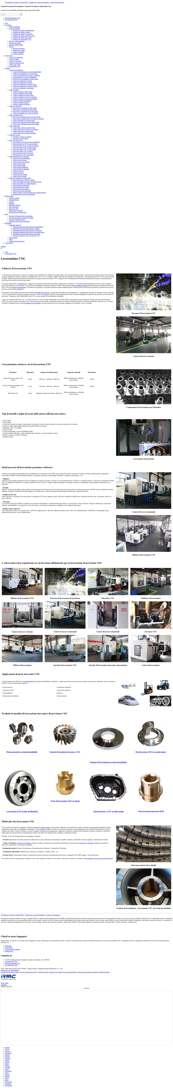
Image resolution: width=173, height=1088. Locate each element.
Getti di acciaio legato (20, 160)
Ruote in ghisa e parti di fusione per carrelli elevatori (29, 192)
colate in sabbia (45, 827)
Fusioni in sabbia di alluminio (22, 101)
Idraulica (11, 203)
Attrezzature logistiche (16, 210)
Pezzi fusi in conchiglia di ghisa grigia (25, 108)
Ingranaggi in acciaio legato (17, 212)
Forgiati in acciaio (14, 135)
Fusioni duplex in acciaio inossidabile (24, 77)
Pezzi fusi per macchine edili (22, 191)
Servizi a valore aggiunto (17, 41)
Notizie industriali (18, 52)
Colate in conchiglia (15, 106)
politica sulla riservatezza (17, 241)
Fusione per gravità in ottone (10, 972)
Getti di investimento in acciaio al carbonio (26, 75)
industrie (29, 681)
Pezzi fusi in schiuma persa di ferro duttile (26, 124)
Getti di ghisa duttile (19, 165)
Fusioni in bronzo (18, 173)
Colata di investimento (16, 57)
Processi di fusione (19, 48)
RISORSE (8, 223)
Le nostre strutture (14, 28)
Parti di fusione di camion (21, 187)
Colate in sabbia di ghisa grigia (22, 92)
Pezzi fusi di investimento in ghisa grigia (25, 79)
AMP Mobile (15, 970)
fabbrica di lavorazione (34, 303)
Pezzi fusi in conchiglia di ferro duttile (25, 110)
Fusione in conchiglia (86, 843)
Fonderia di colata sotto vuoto (22, 37)
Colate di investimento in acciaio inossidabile (27, 72)
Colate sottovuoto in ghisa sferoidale (24, 133)
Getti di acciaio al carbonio (21, 162)
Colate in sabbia (14, 90)
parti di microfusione (19, 287)
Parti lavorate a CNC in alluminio (23, 155)
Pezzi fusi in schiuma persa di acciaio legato (26, 117)
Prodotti (7, 68)
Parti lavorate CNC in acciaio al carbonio (26, 146)
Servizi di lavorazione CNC (28, 972)
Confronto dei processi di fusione (19, 221)
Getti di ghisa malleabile (20, 167)
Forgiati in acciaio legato (20, 138)
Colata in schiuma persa (16, 63)
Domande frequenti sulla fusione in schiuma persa (28, 232)
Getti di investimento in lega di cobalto (25, 86)
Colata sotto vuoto (14, 64)
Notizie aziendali (18, 54)
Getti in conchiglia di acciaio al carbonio (25, 113)
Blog (6, 214)
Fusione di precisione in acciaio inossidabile (63, 972)
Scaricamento (13, 238)
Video (11, 239)
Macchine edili (13, 209)
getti (21, 284)
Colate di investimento (16, 70)
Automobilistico (14, 200)
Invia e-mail (4, 983)
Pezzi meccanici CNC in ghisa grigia (24, 147)
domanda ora (5, 942)
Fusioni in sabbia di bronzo (21, 104)
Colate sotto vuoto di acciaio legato (24, 128)
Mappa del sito (5, 970)
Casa (6, 23)
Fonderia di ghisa (103, 972)
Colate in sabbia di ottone (21, 102)
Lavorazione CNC (15, 66)
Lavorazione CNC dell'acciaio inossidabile (26, 142)
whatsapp (4, 985)
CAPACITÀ (9, 55)
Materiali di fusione (19, 50)
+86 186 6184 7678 (11, 20)
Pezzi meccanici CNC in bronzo (23, 153)
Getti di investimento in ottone (22, 81)
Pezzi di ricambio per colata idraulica (24, 183)
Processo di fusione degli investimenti (21, 216)
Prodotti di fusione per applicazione (20, 178)
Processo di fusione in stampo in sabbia (21, 218)
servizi (95, 827)
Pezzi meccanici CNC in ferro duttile (24, 149)
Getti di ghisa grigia (19, 164)
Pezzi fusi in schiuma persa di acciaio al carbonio (28, 119)
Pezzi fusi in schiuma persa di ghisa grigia (26, 122)
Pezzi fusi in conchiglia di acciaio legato (25, 111)
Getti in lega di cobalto (20, 174)
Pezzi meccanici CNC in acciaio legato (25, 144)
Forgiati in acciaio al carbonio (22, 137)
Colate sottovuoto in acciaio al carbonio (25, 129)
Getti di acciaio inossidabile (21, 158)
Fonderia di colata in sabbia (21, 32)
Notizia (11, 46)
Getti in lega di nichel (19, 176)
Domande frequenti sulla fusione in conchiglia (27, 230)
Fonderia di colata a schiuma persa (24, 36)
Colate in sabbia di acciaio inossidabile (25, 99)
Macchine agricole (14, 205)
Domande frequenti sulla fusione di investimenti (28, 227)
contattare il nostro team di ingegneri (97, 858)
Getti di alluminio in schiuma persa (24, 120)
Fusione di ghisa (43, 972)
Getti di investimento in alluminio (23, 88)
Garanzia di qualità (15, 43)
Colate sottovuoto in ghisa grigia (23, 131)
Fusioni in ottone (18, 171)
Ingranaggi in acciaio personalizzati (24, 194)
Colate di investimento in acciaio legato (25, 73)
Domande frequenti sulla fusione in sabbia (26, 228)
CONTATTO (9, 243)
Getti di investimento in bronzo (22, 83)
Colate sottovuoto (14, 126)
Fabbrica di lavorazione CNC (22, 39)
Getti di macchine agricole (21, 189)
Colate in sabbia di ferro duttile (22, 93)
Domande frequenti (15, 225)
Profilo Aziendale (14, 27)
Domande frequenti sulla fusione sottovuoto (26, 234)
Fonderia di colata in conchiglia (23, 34)
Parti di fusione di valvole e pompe (24, 180)
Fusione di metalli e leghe (17, 219)
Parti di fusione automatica (21, 185)
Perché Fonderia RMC (16, 45)
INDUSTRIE (9, 196)
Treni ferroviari (13, 207)
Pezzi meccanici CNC (16, 140)
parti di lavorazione (43, 292)
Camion (11, 201)
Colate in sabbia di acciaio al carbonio (25, 97)
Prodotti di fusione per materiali (19, 156)
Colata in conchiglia (15, 61)
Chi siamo (8, 25)
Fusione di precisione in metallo (87, 972)
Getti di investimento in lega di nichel (24, 84)
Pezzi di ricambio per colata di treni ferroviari (27, 182)
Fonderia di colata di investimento (23, 30)
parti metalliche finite (79, 285)
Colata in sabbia (14, 59)
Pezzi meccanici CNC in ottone (23, 151)
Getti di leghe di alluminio (21, 169)
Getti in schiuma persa (16, 115)
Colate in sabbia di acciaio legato (23, 95)
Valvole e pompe (14, 198)
